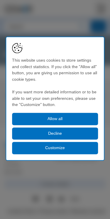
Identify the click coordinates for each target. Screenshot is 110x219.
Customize (55, 148)
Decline (55, 133)
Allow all (55, 118)
